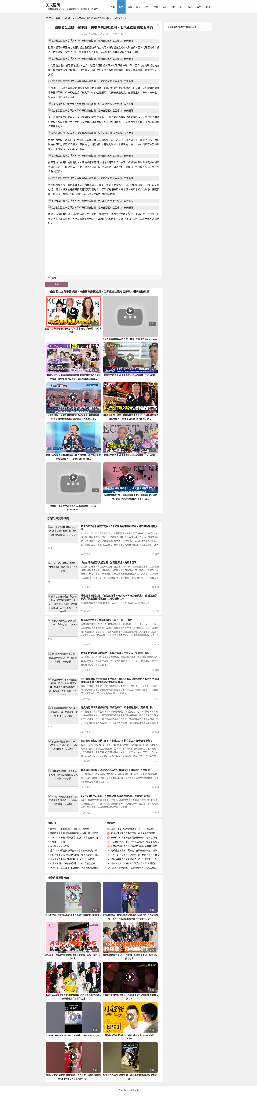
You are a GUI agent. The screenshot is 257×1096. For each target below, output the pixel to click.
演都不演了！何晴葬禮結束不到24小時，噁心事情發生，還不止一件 (81, 833)
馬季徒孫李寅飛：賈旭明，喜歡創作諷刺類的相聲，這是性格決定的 (142, 850)
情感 (130, 7)
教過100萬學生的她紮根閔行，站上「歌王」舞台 (107, 620)
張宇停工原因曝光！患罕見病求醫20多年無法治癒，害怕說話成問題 (142, 846)
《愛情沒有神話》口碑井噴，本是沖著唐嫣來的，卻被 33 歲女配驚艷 (82, 859)
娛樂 (121, 7)
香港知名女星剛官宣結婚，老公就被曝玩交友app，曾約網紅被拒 (115, 653)
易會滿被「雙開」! (58, 842)
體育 (138, 7)
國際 (207, 7)
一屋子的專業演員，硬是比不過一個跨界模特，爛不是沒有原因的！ (142, 855)
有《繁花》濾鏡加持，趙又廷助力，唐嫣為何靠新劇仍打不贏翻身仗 (81, 868)
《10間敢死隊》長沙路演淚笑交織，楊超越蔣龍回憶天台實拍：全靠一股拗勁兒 (147, 863)
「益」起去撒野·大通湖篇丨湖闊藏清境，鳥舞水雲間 (108, 562)
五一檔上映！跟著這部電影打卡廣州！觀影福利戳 (134, 837)
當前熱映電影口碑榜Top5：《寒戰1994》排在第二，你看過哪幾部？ (117, 740)
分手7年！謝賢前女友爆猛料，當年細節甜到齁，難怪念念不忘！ (80, 850)
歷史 (147, 7)
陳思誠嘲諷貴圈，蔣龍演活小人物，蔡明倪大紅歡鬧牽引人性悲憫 (115, 770)
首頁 (112, 7)
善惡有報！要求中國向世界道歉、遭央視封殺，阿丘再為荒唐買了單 (81, 855)
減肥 (199, 7)
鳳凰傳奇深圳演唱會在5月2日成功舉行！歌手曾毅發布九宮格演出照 (117, 707)
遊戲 (155, 7)
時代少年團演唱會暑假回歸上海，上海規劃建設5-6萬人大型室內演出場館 (145, 859)
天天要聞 (53, 5)
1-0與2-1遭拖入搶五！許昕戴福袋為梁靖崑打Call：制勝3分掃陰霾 (116, 796)
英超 (164, 7)
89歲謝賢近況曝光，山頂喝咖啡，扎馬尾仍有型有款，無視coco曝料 (143, 868)
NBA (173, 7)
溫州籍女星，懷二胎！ (60, 846)
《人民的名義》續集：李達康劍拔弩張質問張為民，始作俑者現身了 (142, 842)
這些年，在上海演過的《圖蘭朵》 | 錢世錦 (69, 829)
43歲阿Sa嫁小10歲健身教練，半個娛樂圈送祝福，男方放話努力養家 (82, 863)
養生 (182, 7)
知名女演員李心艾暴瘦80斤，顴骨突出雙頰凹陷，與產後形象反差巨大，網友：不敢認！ (151, 833)
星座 (190, 7)
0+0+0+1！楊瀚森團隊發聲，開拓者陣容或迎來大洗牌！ (76, 837)
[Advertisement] (103, 249)
